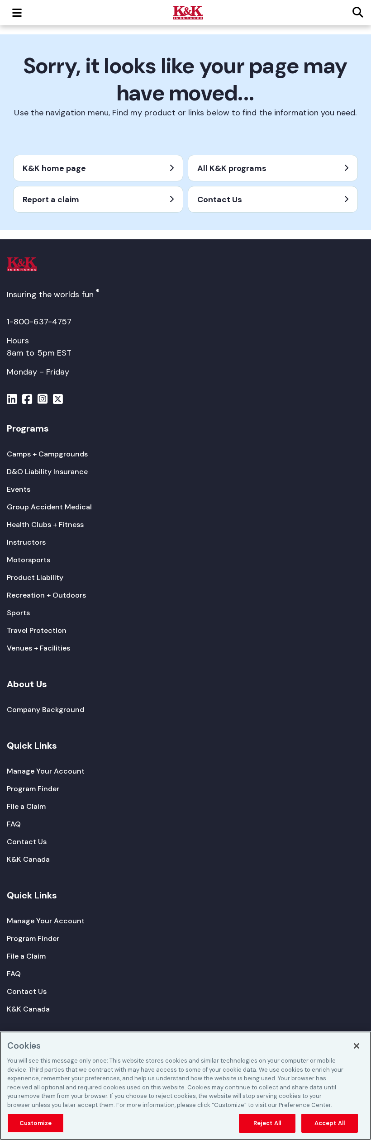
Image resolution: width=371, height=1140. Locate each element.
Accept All (329, 1123)
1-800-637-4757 (39, 321)
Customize (35, 1123)
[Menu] (12, 400)
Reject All (267, 1123)
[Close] (356, 1046)
